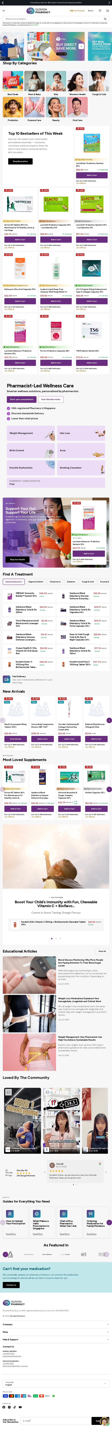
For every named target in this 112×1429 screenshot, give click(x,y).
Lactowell (77, 538)
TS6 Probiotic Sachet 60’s (87, 351)
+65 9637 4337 (9, 1354)
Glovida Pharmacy (17, 1316)
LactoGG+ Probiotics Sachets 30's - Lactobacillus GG (91, 226)
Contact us (11, 1285)
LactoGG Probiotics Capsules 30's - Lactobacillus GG (55, 226)
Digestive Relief (36, 582)
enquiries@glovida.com (12, 1356)
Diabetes (71, 582)
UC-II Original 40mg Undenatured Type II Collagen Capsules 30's (91, 290)
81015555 (34, 25)
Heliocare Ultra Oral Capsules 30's (20, 289)
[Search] (105, 19)
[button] (4, 11)
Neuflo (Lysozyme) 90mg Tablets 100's (15, 725)
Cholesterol (55, 582)
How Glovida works (50, 399)
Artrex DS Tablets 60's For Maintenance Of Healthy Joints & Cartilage (19, 227)
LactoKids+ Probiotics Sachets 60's (90, 164)
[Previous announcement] (2, 2)
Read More (11, 1234)
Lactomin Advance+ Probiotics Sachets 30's (18, 352)
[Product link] (91, 156)
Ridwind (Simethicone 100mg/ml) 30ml (95, 725)
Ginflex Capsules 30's (95, 793)
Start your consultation (21, 399)
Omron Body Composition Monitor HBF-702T (42, 725)
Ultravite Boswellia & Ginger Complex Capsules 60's (67, 795)
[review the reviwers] (100, 1164)
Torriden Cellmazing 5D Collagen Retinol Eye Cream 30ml (68, 727)
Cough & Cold (88, 582)
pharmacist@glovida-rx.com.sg (15, 1366)
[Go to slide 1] (73, 1184)
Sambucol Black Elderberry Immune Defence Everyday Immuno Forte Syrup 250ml (40, 795)
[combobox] (56, 19)
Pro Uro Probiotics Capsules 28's (54, 351)
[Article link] (56, 975)
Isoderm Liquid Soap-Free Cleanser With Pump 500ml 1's (53, 290)
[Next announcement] (109, 2)
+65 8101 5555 (8, 1363)
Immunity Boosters (13, 582)
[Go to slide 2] (75, 1184)
